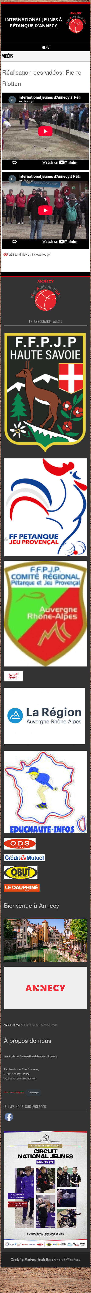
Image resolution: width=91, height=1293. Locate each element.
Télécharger (33, 1092)
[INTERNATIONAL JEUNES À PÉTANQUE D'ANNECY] (45, 36)
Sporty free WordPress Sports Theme (32, 1259)
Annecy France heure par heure (39, 1024)
